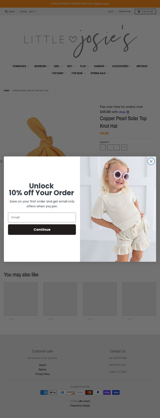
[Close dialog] (151, 161)
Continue (42, 229)
